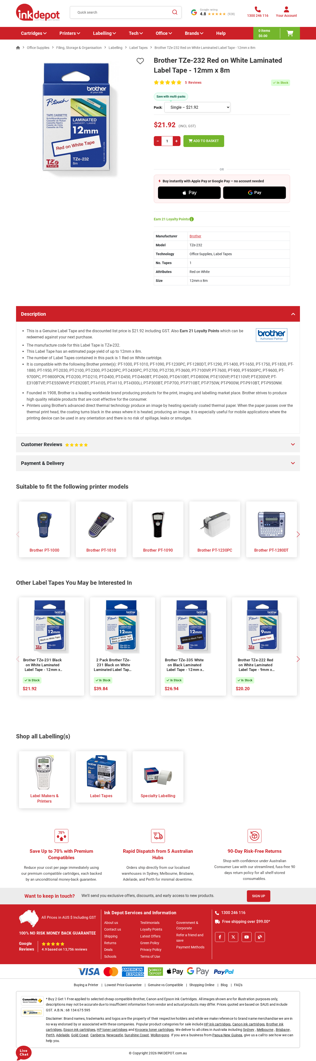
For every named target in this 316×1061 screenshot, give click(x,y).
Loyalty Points (151, 929)
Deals (108, 950)
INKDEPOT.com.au (172, 1053)
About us (111, 923)
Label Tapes (101, 795)
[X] (233, 937)
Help (221, 33)
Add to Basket (206, 141)
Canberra (97, 1035)
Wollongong (160, 1035)
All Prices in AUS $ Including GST (68, 917)
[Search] (175, 12)
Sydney (248, 1030)
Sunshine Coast (136, 1035)
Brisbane (283, 1030)
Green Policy (149, 943)
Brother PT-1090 (158, 550)
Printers (67, 33)
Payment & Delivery (42, 463)
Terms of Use (150, 956)
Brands (192, 33)
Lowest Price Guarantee (123, 985)
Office (162, 33)
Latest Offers (150, 936)
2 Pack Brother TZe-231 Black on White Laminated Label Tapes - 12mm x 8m (113, 667)
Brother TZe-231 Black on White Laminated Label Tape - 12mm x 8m (42, 667)
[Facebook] (220, 937)
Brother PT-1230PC (215, 550)
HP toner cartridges (112, 1030)
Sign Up (258, 896)
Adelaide (62, 1035)
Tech (133, 33)
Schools (110, 956)
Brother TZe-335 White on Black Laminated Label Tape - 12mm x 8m (184, 667)
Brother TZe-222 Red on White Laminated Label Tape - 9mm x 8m (255, 667)
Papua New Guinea (227, 1035)
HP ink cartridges (217, 1024)
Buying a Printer (86, 985)
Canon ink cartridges (248, 1024)
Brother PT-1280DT (271, 550)
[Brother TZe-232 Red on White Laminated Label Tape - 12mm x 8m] (80, 120)
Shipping (111, 936)
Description (33, 314)
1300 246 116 (232, 912)
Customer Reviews (49, 446)
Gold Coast (80, 1035)
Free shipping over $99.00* (245, 921)
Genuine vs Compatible (165, 985)
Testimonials (149, 923)
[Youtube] (246, 937)
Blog (224, 985)
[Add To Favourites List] (80, 61)
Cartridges (31, 33)
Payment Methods (190, 947)
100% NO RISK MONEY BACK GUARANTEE (57, 933)
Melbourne (265, 1030)
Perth (50, 1035)
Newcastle (114, 1035)
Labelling (102, 33)
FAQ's (238, 985)
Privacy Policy (150, 950)
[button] (298, 534)
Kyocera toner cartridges (154, 1030)
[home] (18, 48)
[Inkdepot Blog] (260, 937)
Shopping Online (201, 985)
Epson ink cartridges (79, 1030)
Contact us (112, 929)
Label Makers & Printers (44, 798)
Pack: (158, 107)
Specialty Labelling (158, 795)
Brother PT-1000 (44, 550)
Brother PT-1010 (101, 550)
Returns (110, 943)
